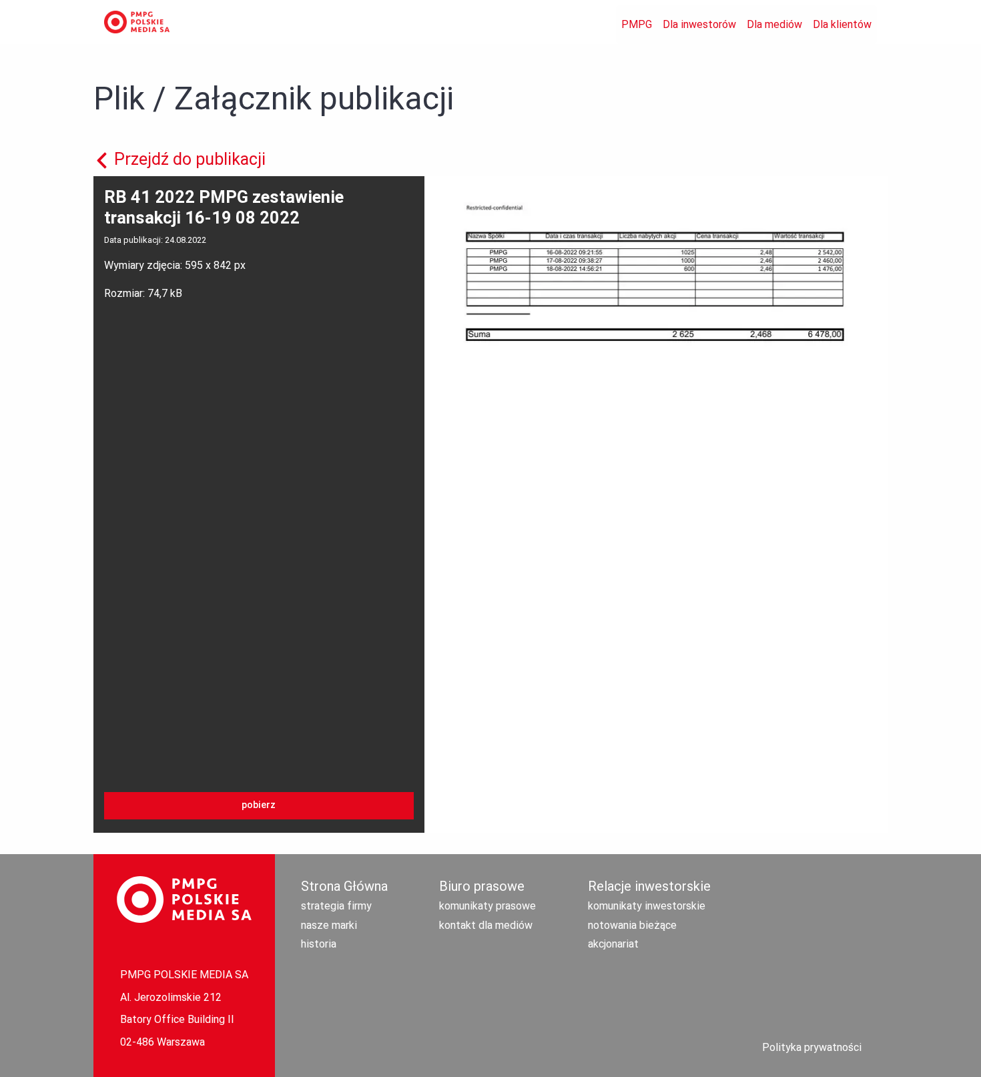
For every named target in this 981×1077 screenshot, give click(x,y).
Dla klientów (842, 24)
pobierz (259, 805)
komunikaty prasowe (487, 906)
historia (318, 944)
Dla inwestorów (699, 24)
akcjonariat (613, 944)
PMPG (636, 24)
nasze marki (329, 925)
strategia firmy (336, 906)
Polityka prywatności (812, 1047)
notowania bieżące (632, 925)
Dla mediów (774, 24)
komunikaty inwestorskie (646, 906)
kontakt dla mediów (486, 925)
